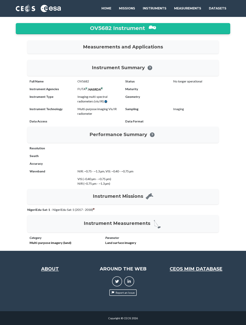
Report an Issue (125, 292)
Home (106, 8)
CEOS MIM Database (196, 269)
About (50, 269)
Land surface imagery (120, 242)
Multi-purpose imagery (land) (50, 242)
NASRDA (94, 89)
